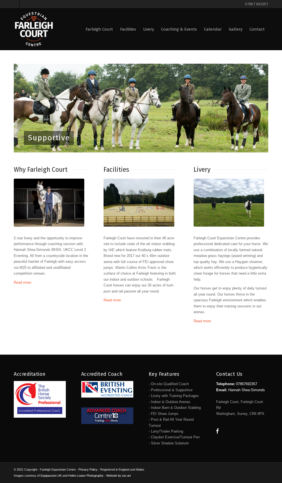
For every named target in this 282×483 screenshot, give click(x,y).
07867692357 (246, 384)
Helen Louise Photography (86, 475)
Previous (26, 108)
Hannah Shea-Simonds (246, 390)
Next (256, 108)
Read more (22, 282)
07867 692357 (256, 4)
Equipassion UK (51, 475)
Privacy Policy (87, 469)
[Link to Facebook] (15, 4)
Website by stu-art (118, 475)
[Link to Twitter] (24, 4)
